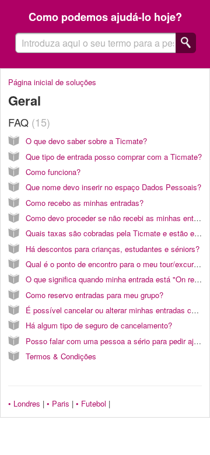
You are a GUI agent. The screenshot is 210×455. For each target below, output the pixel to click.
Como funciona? (53, 171)
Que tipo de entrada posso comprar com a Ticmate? (114, 156)
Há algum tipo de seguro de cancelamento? (99, 325)
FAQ (27, 122)
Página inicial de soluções (52, 82)
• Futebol (91, 403)
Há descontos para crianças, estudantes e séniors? (113, 248)
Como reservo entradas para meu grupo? (94, 294)
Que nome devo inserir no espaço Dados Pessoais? (113, 186)
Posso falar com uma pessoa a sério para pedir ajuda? (118, 340)
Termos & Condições (61, 356)
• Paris (58, 403)
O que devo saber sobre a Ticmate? (86, 140)
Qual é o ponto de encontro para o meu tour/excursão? (118, 264)
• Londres (24, 403)
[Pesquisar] (186, 43)
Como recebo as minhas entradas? (85, 202)
